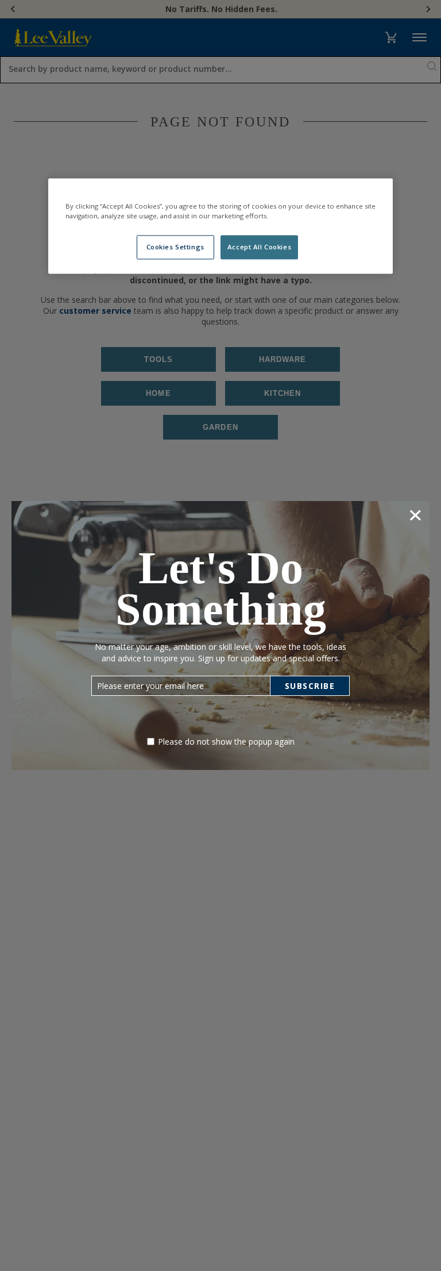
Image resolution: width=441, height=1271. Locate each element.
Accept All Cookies (259, 246)
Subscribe (310, 685)
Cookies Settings (175, 246)
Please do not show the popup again (226, 741)
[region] (220, 226)
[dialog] (220, 635)
